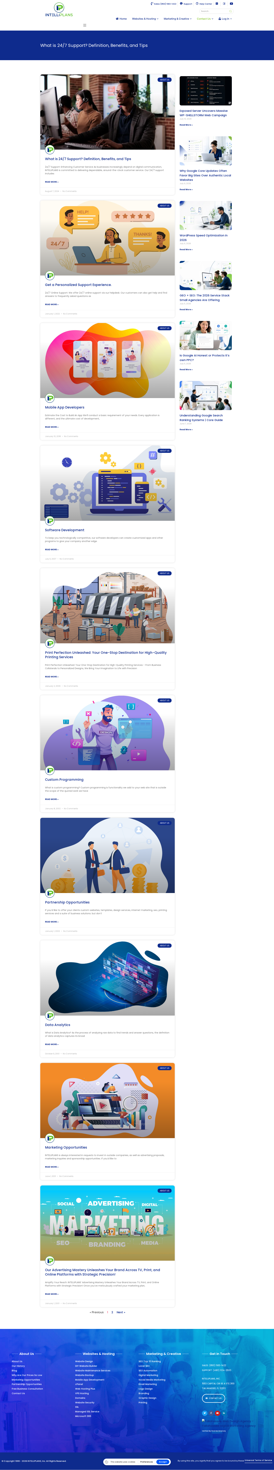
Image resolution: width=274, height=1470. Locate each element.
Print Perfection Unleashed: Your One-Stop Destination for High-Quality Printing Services (106, 654)
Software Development (64, 530)
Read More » (52, 182)
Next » (121, 1312)
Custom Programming (64, 779)
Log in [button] (225, 18)
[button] (84, 25)
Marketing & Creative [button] (176, 18)
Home (123, 18)
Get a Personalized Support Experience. (78, 284)
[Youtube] (217, 1413)
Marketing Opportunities (66, 1147)
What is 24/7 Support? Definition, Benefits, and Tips (88, 159)
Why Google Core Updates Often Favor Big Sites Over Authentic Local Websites (205, 175)
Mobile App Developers (64, 407)
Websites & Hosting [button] (144, 18)
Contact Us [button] (204, 18)
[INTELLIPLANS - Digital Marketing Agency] (59, 9)
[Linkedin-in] (224, 1413)
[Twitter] (204, 1413)
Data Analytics (57, 1025)
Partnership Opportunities (67, 902)
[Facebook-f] (211, 1413)
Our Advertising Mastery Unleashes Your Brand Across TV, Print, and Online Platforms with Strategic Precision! (102, 1272)
